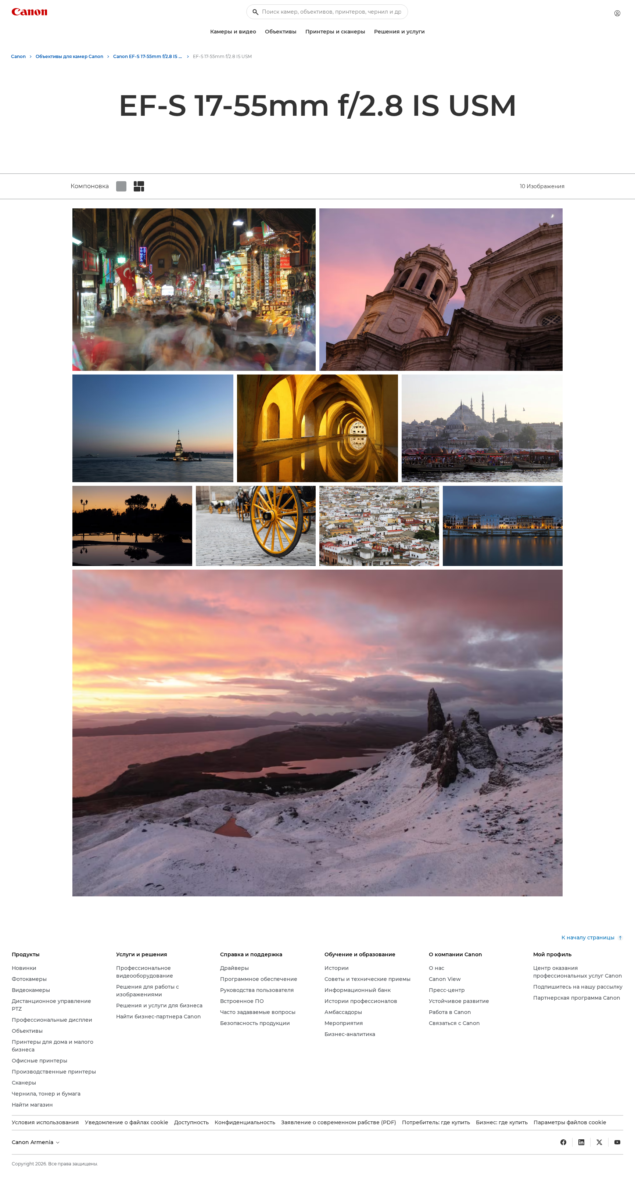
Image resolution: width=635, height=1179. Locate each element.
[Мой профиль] (617, 13)
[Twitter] (599, 1142)
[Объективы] (299, 32)
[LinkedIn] (581, 1142)
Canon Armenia (33, 1142)
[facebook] (563, 1142)
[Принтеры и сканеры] (368, 32)
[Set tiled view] (121, 186)
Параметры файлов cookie (570, 1122)
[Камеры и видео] (259, 32)
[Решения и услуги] (428, 32)
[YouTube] (617, 1142)
